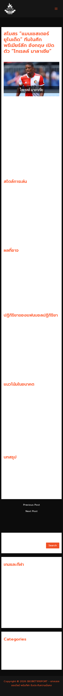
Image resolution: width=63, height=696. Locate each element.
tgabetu (9, 615)
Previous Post (31, 505)
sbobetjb (9, 621)
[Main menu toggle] (56, 8)
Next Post (31, 511)
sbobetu (9, 588)
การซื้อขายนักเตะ (12, 646)
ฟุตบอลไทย (10, 657)
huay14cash (11, 571)
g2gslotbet (10, 604)
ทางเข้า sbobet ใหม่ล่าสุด (17, 599)
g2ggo (8, 594)
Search (8, 540)
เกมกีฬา (8, 663)
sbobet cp (10, 610)
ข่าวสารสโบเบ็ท (11, 652)
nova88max (11, 583)
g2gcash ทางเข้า (13, 577)
